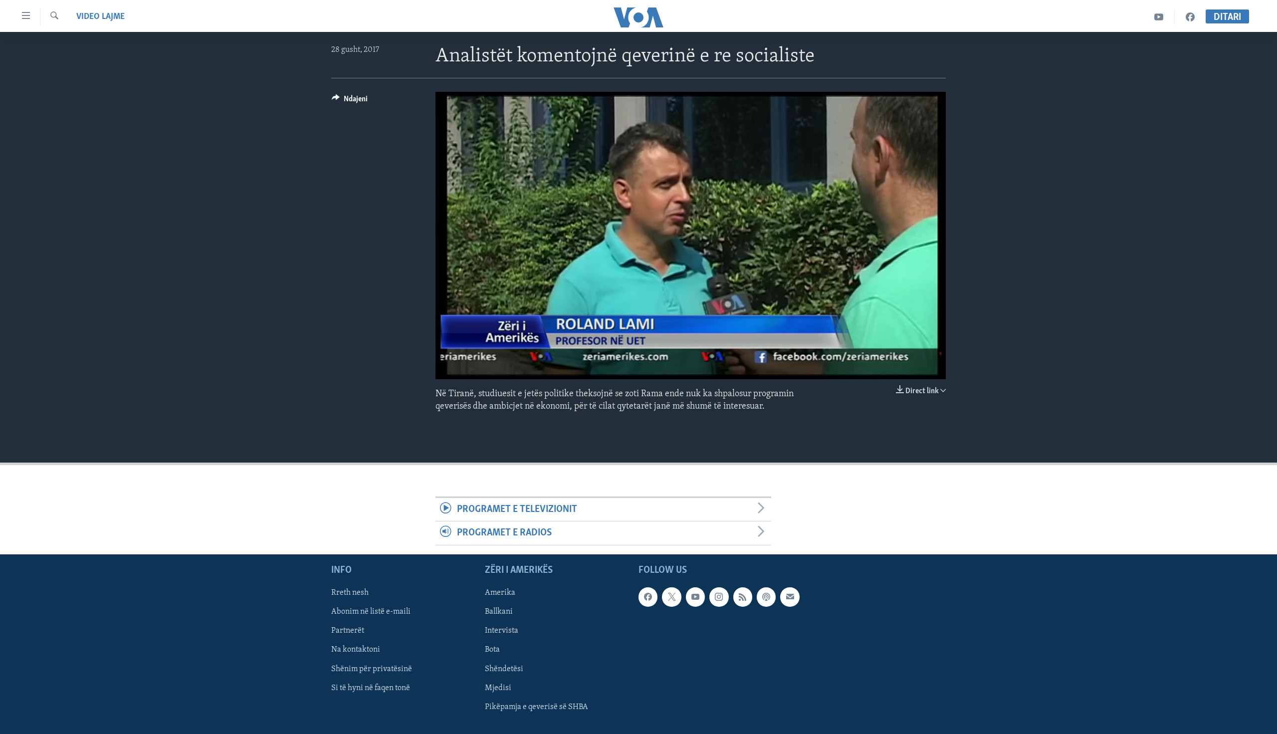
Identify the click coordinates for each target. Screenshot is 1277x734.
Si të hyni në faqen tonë (370, 688)
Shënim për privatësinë (371, 669)
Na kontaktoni (355, 650)
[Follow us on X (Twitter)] (671, 596)
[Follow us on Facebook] (647, 596)
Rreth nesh (350, 593)
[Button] (350, 101)
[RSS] (742, 596)
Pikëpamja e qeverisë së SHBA (536, 707)
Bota (492, 650)
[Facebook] (1190, 17)
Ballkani (499, 612)
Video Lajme (100, 16)
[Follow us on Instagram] (718, 596)
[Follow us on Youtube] (695, 596)
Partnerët (347, 631)
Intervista (501, 631)
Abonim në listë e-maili (371, 612)
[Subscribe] (789, 596)
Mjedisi (498, 688)
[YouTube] (1159, 17)
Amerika (500, 593)
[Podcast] (766, 596)
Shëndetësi (504, 669)
